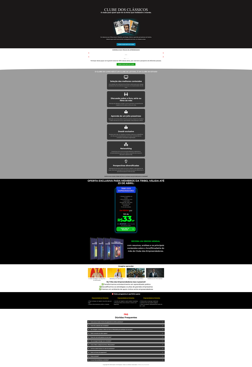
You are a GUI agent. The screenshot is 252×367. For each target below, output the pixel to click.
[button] (89, 53)
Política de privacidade (143, 364)
